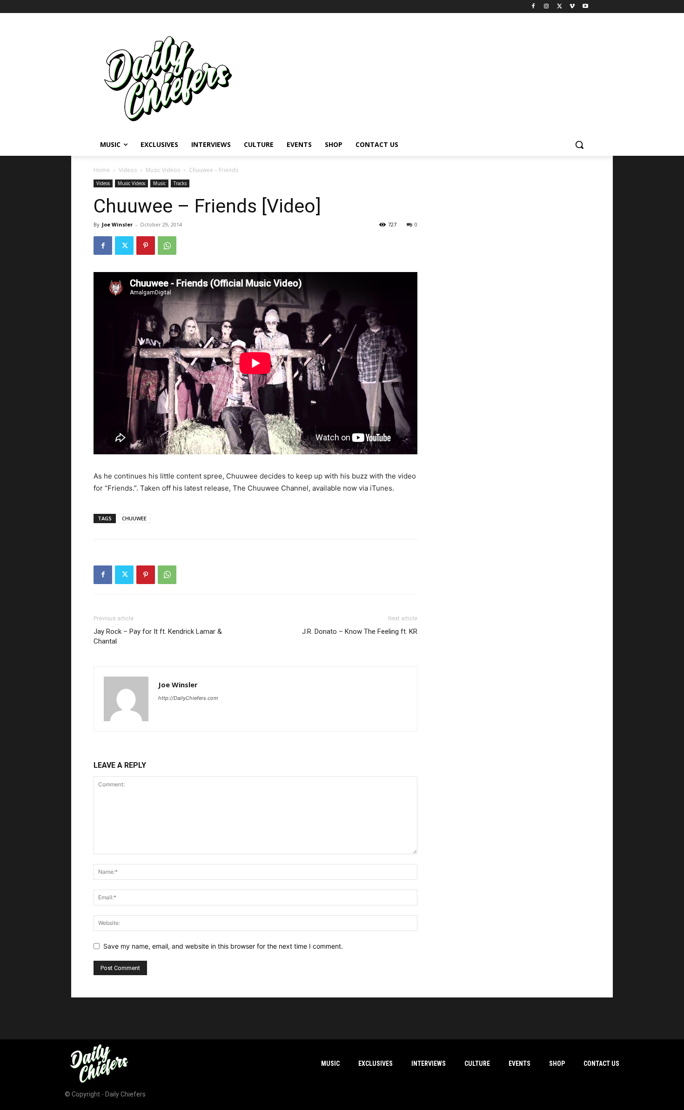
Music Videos (163, 170)
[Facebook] (533, 6)
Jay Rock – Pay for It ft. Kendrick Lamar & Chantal (158, 636)
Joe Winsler (117, 224)
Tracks (180, 183)
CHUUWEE (134, 518)
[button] (579, 144)
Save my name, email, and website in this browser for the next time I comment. (223, 946)
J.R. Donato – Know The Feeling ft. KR (359, 631)
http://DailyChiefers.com (188, 698)
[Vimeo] (572, 6)
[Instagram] (546, 6)
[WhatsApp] (167, 245)
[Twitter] (559, 6)
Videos (128, 170)
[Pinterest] (145, 245)
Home (102, 170)
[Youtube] (585, 6)
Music (159, 183)
